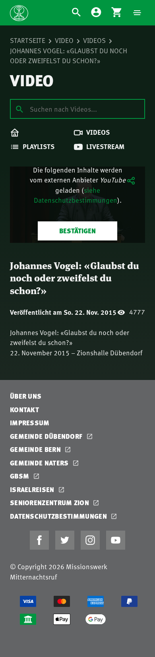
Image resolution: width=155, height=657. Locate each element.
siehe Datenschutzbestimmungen (75, 195)
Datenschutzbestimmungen (59, 516)
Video (64, 40)
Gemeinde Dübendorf (47, 436)
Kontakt (24, 410)
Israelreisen (33, 489)
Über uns (25, 396)
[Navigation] (137, 12)
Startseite (27, 40)
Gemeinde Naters (40, 463)
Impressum (30, 423)
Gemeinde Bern (36, 449)
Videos (94, 40)
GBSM (20, 476)
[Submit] (19, 108)
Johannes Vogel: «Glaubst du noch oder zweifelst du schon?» (68, 56)
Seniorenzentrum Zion (50, 503)
